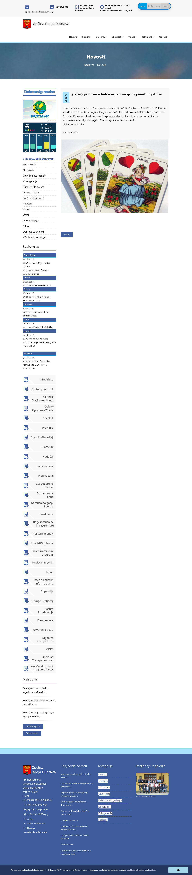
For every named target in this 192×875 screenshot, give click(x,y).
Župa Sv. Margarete (33, 187)
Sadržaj (166, 6)
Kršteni (26, 209)
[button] (142, 870)
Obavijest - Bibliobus (69, 820)
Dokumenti (147, 37)
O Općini (85, 37)
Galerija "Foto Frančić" (34, 175)
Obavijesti (117, 37)
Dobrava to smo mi (33, 231)
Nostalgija (28, 170)
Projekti (131, 37)
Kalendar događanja (110, 800)
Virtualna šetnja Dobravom (38, 158)
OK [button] (178, 870)
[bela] (114, 140)
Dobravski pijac (31, 220)
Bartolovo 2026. (67, 845)
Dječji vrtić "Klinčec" (33, 198)
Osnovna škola (31, 192)
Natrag (67, 234)
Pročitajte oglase (33, 727)
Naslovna (89, 64)
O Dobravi (101, 37)
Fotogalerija (29, 164)
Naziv (142, 6)
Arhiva (26, 226)
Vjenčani (27, 203)
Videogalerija (30, 181)
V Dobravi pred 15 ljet (34, 237)
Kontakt (163, 37)
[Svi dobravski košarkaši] (152, 783)
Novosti (73, 37)
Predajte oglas (32, 733)
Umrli (26, 214)
